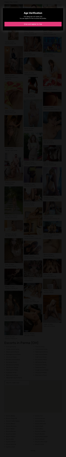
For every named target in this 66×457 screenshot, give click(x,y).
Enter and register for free (33, 24)
